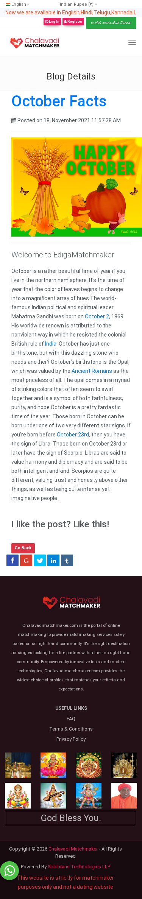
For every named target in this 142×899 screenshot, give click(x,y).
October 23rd (73, 435)
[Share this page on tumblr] (67, 560)
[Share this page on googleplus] (26, 560)
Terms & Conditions (71, 729)
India (50, 344)
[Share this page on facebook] (12, 560)
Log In (53, 21)
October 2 (97, 316)
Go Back (23, 547)
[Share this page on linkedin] (53, 560)
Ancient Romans (92, 371)
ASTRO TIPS (90, 41)
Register (75, 21)
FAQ (71, 718)
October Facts (59, 101)
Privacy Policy (71, 739)
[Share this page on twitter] (40, 560)
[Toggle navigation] (132, 42)
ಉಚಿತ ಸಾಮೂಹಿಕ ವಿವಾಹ (111, 22)
